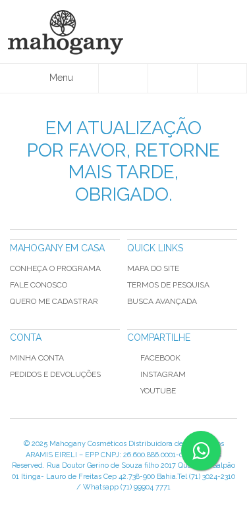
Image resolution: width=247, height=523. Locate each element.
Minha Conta (37, 357)
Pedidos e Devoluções (55, 374)
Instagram (163, 374)
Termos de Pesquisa (168, 284)
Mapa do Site (153, 268)
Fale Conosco (38, 284)
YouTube (158, 390)
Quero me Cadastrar (54, 301)
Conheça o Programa (55, 268)
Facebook (160, 357)
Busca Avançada (162, 301)
